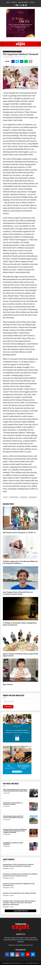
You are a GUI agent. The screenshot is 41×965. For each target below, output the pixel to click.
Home (8, 2)
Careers (32, 2)
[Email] (33, 954)
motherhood (32, 497)
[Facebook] (7, 954)
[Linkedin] (22, 954)
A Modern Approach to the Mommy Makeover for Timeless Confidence (20, 562)
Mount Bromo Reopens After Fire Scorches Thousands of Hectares (13, 816)
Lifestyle (14, 51)
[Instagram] (17, 954)
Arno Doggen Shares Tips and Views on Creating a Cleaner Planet (18, 593)
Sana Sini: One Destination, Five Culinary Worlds (19, 893)
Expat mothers (14, 497)
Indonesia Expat (9, 57)
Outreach (19, 51)
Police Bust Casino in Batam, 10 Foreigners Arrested (13, 803)
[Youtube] (28, 954)
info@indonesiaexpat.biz (24, 945)
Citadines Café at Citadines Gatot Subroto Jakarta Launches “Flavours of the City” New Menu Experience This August (19, 902)
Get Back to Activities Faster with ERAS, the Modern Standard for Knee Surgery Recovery (20, 875)
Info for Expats (6, 51)
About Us (14, 2)
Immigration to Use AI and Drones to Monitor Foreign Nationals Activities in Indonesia (18, 865)
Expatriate (23, 497)
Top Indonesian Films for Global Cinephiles (13, 843)
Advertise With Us (23, 2)
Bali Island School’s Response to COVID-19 (19, 532)
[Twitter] (12, 954)
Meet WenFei (8, 684)
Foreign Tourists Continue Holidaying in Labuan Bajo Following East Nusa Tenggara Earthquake (15, 831)
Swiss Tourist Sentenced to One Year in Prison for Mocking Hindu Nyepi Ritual (15, 790)
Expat (5, 497)
